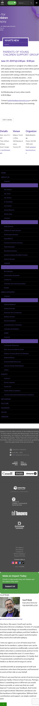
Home (3, 173)
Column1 (7, 181)
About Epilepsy (8, 292)
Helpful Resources (11, 341)
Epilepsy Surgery (9, 316)
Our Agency (8, 189)
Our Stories (7, 197)
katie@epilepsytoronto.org (18, 100)
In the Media (8, 202)
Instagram (6, 399)
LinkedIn (4, 416)
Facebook (5, 408)
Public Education (9, 247)
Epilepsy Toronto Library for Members (16, 353)
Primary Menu (36, 2)
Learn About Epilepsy (12, 300)
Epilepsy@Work (9, 357)
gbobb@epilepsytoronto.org (11, 619)
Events (4, 374)
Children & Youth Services (12, 230)
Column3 (7, 263)
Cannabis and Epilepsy (11, 329)
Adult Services (8, 226)
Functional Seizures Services (13, 242)
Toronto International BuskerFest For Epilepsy (19, 394)
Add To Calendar (7, 119)
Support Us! (10, 586)
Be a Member (8, 271)
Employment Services (11, 234)
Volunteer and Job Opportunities (15, 283)
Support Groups (9, 259)
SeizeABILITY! (8, 238)
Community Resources (11, 345)
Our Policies (8, 206)
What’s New (8, 214)
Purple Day (7, 386)
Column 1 (7, 378)
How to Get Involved (12, 267)
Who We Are (9, 185)
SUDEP (6, 333)
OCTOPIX (21, 566)
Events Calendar (9, 382)
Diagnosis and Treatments (13, 312)
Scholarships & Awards (11, 275)
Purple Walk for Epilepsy (12, 390)
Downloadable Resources (12, 361)
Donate (11, 3)
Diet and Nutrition (10, 321)
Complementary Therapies (13, 325)
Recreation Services (10, 251)
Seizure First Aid (9, 308)
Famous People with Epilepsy (14, 366)
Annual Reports (9, 210)
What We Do (9, 222)
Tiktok (4, 412)
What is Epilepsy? (10, 304)
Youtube (5, 403)
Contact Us (7, 279)
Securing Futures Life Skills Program (16, 255)
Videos (6, 370)
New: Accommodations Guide (14, 349)
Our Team (7, 193)
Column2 (7, 218)
